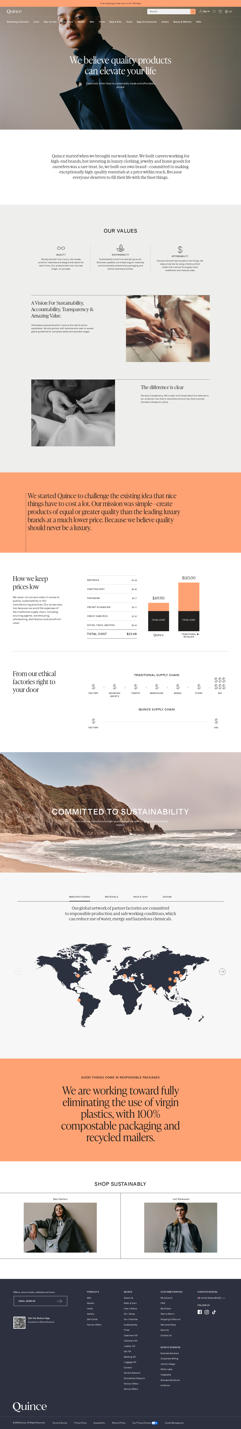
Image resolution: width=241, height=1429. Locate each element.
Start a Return (168, 1314)
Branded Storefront (170, 1380)
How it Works (130, 1309)
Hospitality (166, 1375)
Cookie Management (174, 1423)
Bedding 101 (130, 1357)
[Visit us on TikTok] (214, 1312)
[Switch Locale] (226, 11)
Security (165, 1330)
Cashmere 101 (131, 1336)
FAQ (163, 1303)
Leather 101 (129, 1346)
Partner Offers (94, 1325)
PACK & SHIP (140, 897)
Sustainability (130, 1325)
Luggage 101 (130, 1362)
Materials (111, 897)
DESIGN (167, 897)
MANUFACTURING (79, 897)
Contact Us (166, 1336)
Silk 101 (127, 1351)
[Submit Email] (59, 1301)
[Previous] (18, 971)
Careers (128, 1368)
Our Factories (130, 1319)
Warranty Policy (168, 1325)
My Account (166, 1298)
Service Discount (132, 1373)
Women (90, 1303)
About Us (128, 1298)
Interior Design (168, 1364)
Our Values (129, 1314)
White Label (166, 1369)
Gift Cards (92, 1319)
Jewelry (90, 1314)
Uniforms (165, 1385)
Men (89, 1298)
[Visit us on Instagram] (206, 1312)
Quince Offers (131, 1389)
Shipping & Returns (170, 1319)
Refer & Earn (130, 1303)
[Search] (193, 11)
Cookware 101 (130, 1341)
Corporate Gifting (169, 1359)
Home (90, 1309)
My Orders (166, 1309)
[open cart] (220, 11)
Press (126, 1330)
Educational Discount (134, 1378)
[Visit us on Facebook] (200, 1312)
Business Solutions (170, 1353)
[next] (222, 971)
